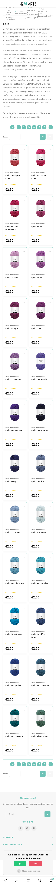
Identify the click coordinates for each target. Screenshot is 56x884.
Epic (35, 19)
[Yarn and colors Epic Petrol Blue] (41, 667)
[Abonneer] (47, 814)
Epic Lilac (36, 328)
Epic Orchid (12, 277)
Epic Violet (37, 277)
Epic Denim (37, 481)
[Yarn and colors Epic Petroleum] (15, 718)
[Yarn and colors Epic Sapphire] (15, 667)
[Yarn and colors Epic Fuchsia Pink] (41, 157)
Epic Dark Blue (39, 430)
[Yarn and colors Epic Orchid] (15, 259)
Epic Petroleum (14, 736)
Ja (20, 863)
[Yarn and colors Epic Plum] (41, 208)
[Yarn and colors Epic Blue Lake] (15, 616)
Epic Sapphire (13, 685)
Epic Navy (11, 481)
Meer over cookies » (31, 871)
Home (5, 19)
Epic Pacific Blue (38, 636)
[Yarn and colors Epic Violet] (41, 259)
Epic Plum (37, 226)
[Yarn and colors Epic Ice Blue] (41, 514)
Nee (35, 863)
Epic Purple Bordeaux (11, 228)
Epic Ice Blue (38, 532)
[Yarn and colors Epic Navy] (15, 463)
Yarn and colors (24, 19)
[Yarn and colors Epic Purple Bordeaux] (15, 208)
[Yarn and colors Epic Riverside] (41, 718)
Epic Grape (11, 328)
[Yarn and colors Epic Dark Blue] (41, 412)
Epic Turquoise (40, 583)
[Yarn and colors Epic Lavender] (15, 361)
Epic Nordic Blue (14, 583)
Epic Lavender (13, 379)
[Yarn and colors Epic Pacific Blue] (41, 616)
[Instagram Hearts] (27, 828)
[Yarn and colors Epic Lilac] (41, 310)
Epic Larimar (12, 532)
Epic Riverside (39, 736)
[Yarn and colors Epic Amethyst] (15, 412)
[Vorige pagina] (12, 127)
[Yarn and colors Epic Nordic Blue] (15, 565)
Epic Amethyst (13, 430)
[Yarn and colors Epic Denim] (41, 463)
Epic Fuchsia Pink (38, 177)
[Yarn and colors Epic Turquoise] (41, 565)
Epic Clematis (39, 379)
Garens (13, 19)
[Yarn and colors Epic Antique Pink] (15, 157)
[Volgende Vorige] (51, 127)
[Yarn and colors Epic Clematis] (41, 361)
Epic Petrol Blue (40, 685)
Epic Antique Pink (12, 177)
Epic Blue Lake (13, 634)
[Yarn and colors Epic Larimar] (15, 514)
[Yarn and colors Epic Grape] (15, 310)
